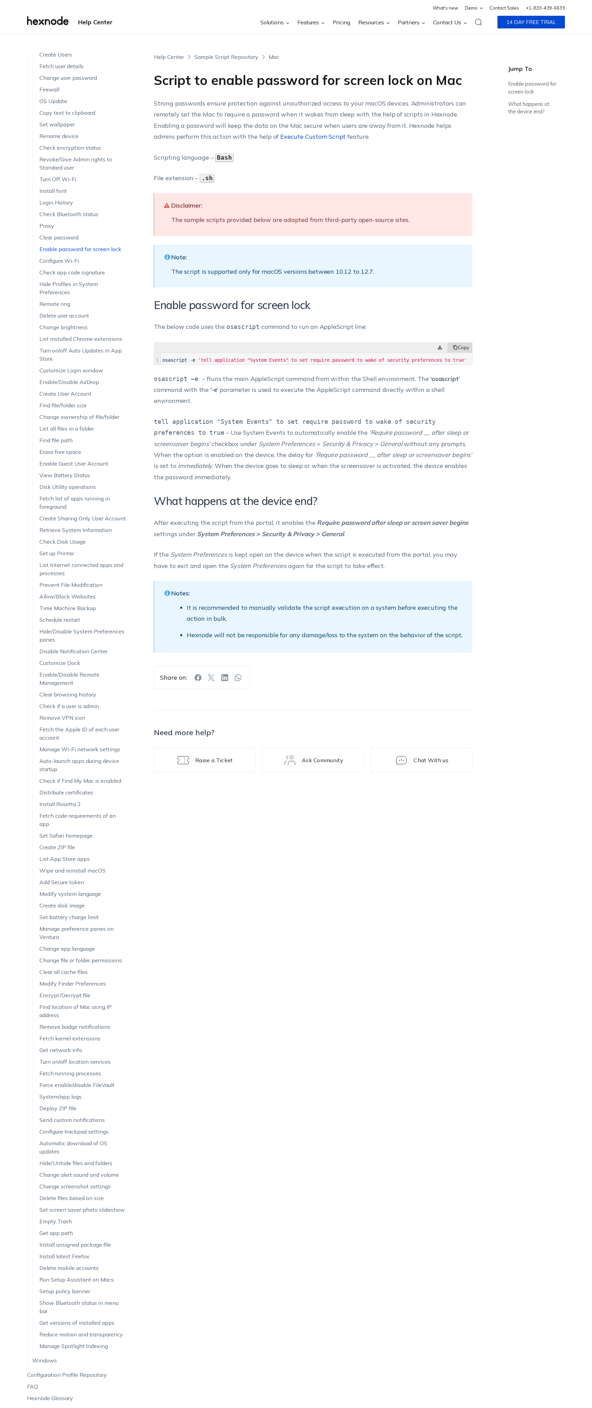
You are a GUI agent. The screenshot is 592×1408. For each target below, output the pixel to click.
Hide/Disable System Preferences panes (81, 633)
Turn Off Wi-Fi (57, 177)
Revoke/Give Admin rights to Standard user (75, 161)
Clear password (58, 235)
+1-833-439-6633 (545, 8)
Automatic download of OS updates (73, 1145)
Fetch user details (61, 64)
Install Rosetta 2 (60, 802)
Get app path (56, 1230)
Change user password (68, 75)
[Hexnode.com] (48, 22)
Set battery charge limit (69, 915)
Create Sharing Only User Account (82, 516)
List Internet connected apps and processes (81, 567)
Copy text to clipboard (67, 110)
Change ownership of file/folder (79, 414)
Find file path (56, 438)
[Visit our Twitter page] (211, 677)
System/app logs (60, 1094)
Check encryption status (70, 145)
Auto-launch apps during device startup (79, 762)
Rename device (58, 134)
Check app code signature (72, 270)
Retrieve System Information (75, 527)
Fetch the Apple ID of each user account (79, 731)
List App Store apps (64, 856)
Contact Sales (504, 8)
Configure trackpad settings (74, 1129)
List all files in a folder (66, 426)
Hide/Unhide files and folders (75, 1161)
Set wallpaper (57, 122)
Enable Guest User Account (73, 461)
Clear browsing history (67, 692)
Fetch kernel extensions (69, 1036)
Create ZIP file (57, 845)
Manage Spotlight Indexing (73, 1344)
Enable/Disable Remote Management (69, 676)
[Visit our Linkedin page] (225, 677)
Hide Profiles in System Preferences (68, 286)
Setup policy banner (64, 1289)
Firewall (49, 87)
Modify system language (70, 891)
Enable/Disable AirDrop (69, 379)
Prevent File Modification (70, 582)
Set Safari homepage (65, 833)
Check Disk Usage (62, 539)
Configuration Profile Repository (67, 1372)
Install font (53, 188)
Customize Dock (59, 660)
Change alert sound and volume (79, 1172)
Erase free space (60, 449)
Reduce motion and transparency (81, 1332)
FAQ (32, 1384)
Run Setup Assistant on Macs (76, 1277)
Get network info (60, 1048)
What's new (445, 8)
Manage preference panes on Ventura (76, 930)
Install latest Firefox (64, 1254)
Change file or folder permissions (80, 958)
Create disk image (62, 903)
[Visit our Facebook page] (198, 677)
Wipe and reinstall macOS (72, 868)
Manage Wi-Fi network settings (79, 747)
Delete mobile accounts (69, 1265)
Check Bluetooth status (68, 212)
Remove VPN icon (62, 715)
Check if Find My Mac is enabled (80, 778)
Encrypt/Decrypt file (64, 993)
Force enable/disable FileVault (76, 1082)
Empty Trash (55, 1219)
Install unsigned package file (75, 1242)
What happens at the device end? (529, 108)
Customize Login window (71, 368)
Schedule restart (59, 617)
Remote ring (54, 301)
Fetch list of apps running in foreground (74, 500)
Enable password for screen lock (80, 247)
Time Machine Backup (67, 606)
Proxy (46, 223)
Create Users (55, 52)
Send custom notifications (72, 1117)
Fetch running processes (70, 1071)
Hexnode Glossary (50, 1396)
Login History (56, 200)
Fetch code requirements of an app (77, 817)
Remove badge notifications (74, 1024)
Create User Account (65, 391)
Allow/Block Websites (67, 594)
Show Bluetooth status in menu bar (79, 1304)
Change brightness (63, 325)
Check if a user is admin (69, 704)
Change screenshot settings (75, 1184)
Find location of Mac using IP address (75, 1008)
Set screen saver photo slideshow (82, 1207)
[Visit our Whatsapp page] (238, 677)
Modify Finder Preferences (72, 981)
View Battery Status (64, 473)
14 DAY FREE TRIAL (531, 22)
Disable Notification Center (73, 649)
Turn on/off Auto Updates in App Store (80, 352)
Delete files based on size (71, 1196)
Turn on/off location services (75, 1059)
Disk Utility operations (67, 484)
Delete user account (64, 313)
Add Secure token (61, 880)
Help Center (95, 22)
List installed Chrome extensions (80, 336)
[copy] (459, 347)
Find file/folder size (63, 403)
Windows (44, 1358)
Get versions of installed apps (76, 1320)
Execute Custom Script (313, 136)
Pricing (341, 22)
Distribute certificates (66, 790)
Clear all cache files (63, 969)
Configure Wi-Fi (59, 258)
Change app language (67, 946)
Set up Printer (56, 551)
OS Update (53, 99)
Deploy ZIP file (57, 1106)
